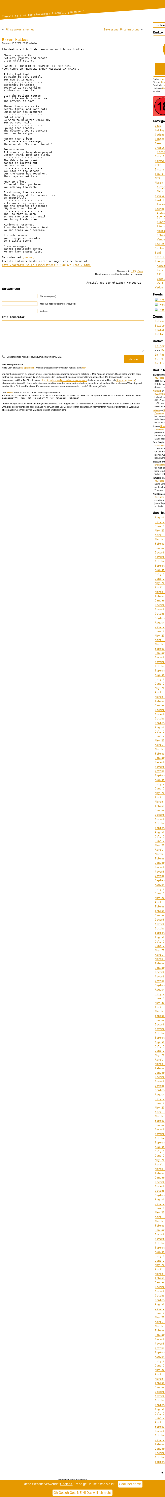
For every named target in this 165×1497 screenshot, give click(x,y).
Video (159, 287)
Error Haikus (15, 40)
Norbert (157, 391)
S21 (159, 274)
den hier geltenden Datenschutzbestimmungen (64, 380)
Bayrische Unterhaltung (121, 29)
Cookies (66, 1484)
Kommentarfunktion (126, 380)
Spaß (158, 252)
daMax (156, 410)
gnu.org (28, 257)
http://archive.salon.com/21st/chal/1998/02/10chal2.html (46, 264)
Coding (160, 134)
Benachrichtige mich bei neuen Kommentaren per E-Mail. (34, 357)
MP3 (157, 178)
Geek (140, 271)
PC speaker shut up (19, 29)
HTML (10, 392)
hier (84, 367)
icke (158, 165)
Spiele (160, 257)
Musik (159, 182)
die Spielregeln (27, 367)
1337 (133, 271)
